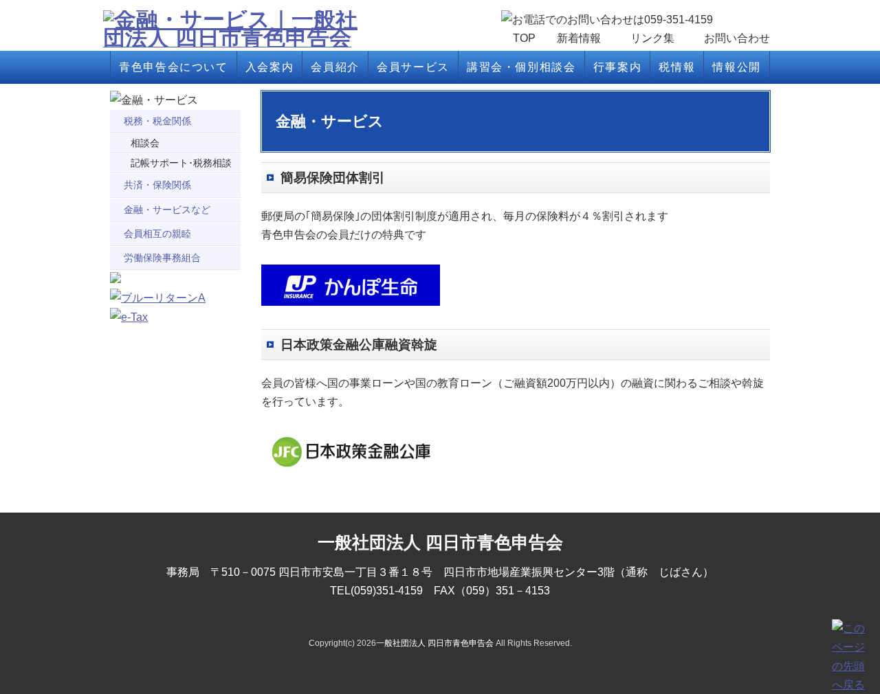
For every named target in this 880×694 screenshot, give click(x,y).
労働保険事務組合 (162, 257)
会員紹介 (335, 67)
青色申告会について (173, 67)
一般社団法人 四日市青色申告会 (435, 643)
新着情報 (579, 38)
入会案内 (269, 67)
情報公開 (736, 67)
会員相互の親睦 (157, 233)
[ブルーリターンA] (158, 298)
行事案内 (617, 67)
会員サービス (413, 67)
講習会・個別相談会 (521, 67)
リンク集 (652, 38)
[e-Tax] (129, 317)
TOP (524, 38)
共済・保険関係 (157, 184)
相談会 (145, 142)
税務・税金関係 (157, 120)
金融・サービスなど (167, 209)
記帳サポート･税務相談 (181, 162)
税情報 (677, 67)
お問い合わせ (737, 38)
